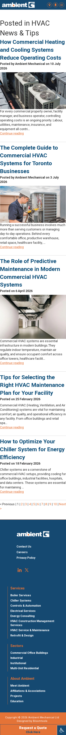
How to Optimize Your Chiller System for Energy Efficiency (32, 449)
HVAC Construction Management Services (32, 623)
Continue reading (12, 133)
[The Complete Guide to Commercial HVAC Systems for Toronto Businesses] (33, 204)
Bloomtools (40, 721)
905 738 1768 (55, 4)
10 (55, 504)
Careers (22, 552)
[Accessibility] (61, 730)
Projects (16, 696)
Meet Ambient (19, 685)
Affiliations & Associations (27, 691)
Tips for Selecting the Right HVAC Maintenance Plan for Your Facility (32, 385)
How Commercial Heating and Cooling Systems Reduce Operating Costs (32, 50)
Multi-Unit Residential (24, 668)
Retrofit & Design (21, 635)
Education (16, 701)
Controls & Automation (25, 605)
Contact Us (24, 546)
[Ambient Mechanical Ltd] (18, 5)
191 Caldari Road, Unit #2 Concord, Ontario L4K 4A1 (49, 4)
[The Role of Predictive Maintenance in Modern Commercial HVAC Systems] (33, 316)
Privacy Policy (26, 557)
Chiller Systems (20, 600)
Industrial (16, 658)
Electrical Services (23, 611)
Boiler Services (20, 595)
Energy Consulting (22, 616)
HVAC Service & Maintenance (29, 630)
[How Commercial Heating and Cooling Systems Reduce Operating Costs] (33, 90)
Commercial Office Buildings (29, 653)
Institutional (18, 663)
